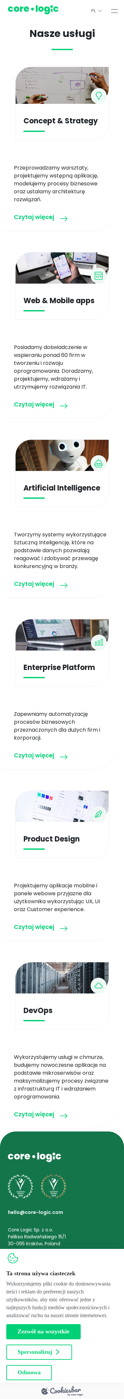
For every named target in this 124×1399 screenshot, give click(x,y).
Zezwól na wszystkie (43, 1331)
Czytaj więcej (34, 217)
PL (93, 11)
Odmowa (29, 1372)
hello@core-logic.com (35, 1212)
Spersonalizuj (35, 1352)
